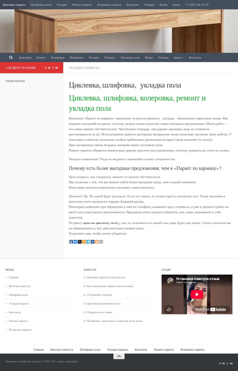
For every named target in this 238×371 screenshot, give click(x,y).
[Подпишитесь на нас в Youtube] (56, 67)
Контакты (132, 4)
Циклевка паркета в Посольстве (106, 277)
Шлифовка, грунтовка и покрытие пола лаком (114, 321)
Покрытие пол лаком (99, 312)
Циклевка (25, 57)
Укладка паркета (84, 67)
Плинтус (109, 57)
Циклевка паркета (14, 4)
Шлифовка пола (41, 4)
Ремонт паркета (82, 4)
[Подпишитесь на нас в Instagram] (53, 67)
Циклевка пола (130, 57)
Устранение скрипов (99, 294)
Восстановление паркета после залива (110, 286)
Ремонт (41, 57)
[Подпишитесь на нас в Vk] (45, 67)
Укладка (62, 4)
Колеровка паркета (109, 4)
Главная (13, 277)
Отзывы (149, 4)
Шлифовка (76, 57)
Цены (176, 4)
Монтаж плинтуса (20, 286)
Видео (164, 4)
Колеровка (58, 57)
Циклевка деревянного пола (104, 303)
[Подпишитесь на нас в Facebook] (49, 67)
